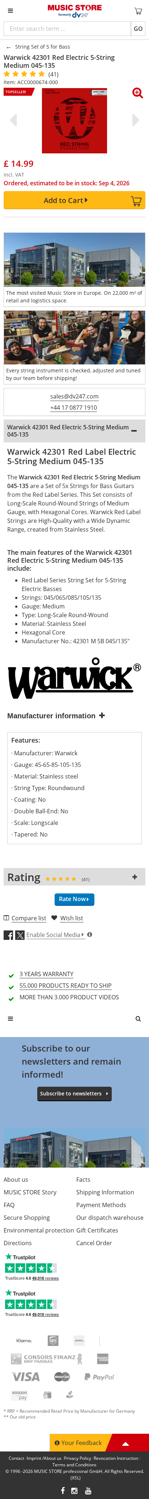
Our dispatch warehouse (110, 1218)
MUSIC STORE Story (30, 1192)
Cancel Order (94, 1243)
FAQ (9, 1205)
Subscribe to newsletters (71, 1093)
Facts (83, 1180)
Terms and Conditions (74, 1465)
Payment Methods (101, 1205)
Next (134, 120)
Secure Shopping (27, 1218)
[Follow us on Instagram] (75, 1491)
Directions (18, 1243)
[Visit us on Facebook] (62, 1491)
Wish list (71, 918)
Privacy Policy (77, 1458)
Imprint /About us (44, 1458)
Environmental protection (39, 1230)
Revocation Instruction (116, 1458)
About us (16, 1180)
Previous (14, 120)
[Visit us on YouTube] (89, 1491)
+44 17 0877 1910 (73, 408)
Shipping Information (105, 1192)
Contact (16, 1458)
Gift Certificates (97, 1230)
